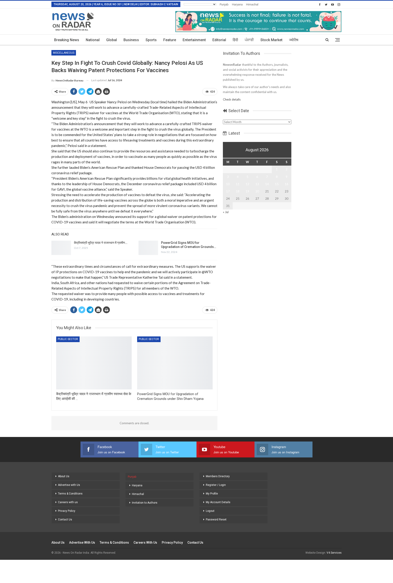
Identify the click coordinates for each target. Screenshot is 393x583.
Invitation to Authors (144, 502)
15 (277, 184)
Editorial (219, 40)
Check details (232, 99)
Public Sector (68, 339)
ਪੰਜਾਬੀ (249, 40)
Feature (169, 40)
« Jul (226, 212)
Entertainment (194, 40)
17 (228, 191)
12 (247, 184)
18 (237, 191)
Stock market (271, 40)
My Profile (212, 493)
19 (247, 191)
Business (131, 40)
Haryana (237, 4)
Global (111, 40)
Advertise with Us (69, 485)
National (93, 40)
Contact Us (65, 519)
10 (228, 184)
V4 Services (334, 552)
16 (286, 184)
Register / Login (216, 485)
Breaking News (66, 40)
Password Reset (216, 519)
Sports (151, 40)
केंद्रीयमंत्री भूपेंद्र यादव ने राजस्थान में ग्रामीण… (100, 243)
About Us (63, 476)
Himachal (252, 4)
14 (267, 184)
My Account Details (218, 502)
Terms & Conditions (70, 493)
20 (257, 191)
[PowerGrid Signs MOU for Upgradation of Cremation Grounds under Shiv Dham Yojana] (148, 248)
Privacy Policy (66, 510)
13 (257, 184)
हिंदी (235, 40)
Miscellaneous (63, 52)
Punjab (224, 4)
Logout (210, 510)
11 (237, 184)
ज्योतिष (293, 40)
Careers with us (68, 502)
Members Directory (218, 476)
